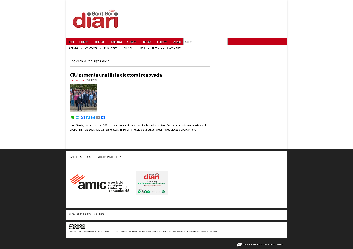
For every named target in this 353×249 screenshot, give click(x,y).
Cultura (131, 41)
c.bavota (278, 244)
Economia (116, 41)
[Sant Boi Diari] (97, 16)
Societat (99, 41)
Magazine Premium (252, 244)
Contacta (91, 48)
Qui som (128, 48)
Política (83, 41)
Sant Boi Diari (77, 80)
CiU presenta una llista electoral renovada (116, 75)
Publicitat (110, 48)
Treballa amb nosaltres (167, 48)
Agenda (73, 48)
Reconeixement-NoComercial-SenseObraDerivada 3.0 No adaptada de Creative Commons (179, 231)
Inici (71, 41)
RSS (142, 48)
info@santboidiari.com (94, 213)
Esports (162, 41)
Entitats (146, 41)
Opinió (177, 41)
